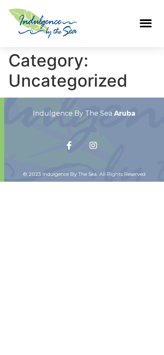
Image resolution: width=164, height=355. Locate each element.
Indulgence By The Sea (84, 113)
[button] (146, 23)
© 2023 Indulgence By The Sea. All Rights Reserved (84, 174)
